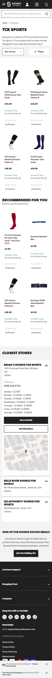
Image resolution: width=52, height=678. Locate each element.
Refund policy (8, 656)
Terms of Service (9, 651)
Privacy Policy (8, 647)
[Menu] (3, 4)
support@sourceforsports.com (21, 629)
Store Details (26, 420)
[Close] (46, 664)
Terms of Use (8, 642)
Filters (41, 51)
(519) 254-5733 (12, 385)
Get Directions (26, 429)
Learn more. (6, 675)
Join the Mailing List (26, 553)
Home (5, 23)
